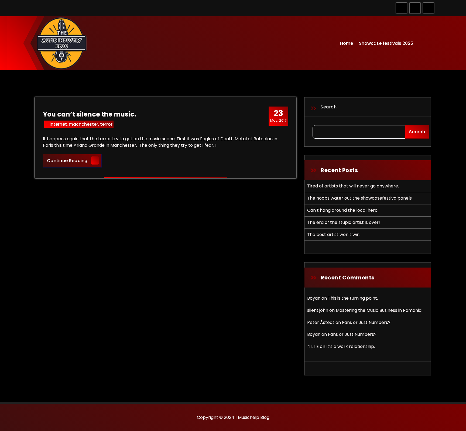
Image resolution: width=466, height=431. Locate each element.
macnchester (83, 124)
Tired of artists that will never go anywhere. (353, 186)
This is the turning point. (353, 298)
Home (346, 43)
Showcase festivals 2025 (386, 43)
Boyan (313, 298)
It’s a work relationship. (350, 346)
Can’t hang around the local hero (342, 210)
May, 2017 (278, 115)
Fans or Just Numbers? (366, 322)
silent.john (317, 310)
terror (106, 124)
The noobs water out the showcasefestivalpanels (359, 198)
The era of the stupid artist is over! (343, 222)
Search (329, 107)
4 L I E (313, 346)
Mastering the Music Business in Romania (379, 310)
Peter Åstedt (320, 322)
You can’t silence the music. (89, 114)
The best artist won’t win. (333, 234)
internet (58, 124)
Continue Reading (74, 160)
